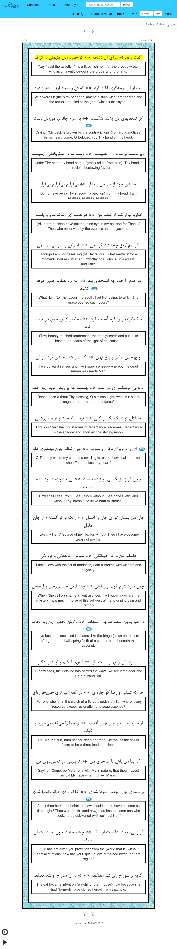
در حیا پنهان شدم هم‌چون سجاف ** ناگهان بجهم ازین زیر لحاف (88, 622)
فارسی (171, 25)
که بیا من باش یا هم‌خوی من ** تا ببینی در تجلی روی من (88, 761)
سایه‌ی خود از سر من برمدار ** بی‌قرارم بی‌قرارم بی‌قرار (88, 184)
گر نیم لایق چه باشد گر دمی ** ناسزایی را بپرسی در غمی (88, 245)
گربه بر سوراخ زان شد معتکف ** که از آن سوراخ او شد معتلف (88, 876)
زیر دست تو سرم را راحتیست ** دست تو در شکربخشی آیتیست (88, 154)
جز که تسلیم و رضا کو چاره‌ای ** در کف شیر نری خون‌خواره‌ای (88, 693)
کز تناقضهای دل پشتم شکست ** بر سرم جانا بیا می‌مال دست (88, 118)
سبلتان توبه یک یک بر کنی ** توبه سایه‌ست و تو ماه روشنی (88, 418)
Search (127, 4)
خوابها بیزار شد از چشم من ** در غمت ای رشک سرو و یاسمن (88, 215)
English (150, 24)
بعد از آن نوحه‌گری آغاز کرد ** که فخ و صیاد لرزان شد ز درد (88, 88)
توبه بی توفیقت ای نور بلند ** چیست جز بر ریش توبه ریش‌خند (88, 388)
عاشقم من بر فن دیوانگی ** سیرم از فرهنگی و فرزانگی (89, 556)
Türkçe (160, 24)
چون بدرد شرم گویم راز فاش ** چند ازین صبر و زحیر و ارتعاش (88, 586)
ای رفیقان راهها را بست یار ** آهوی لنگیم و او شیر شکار (88, 662)
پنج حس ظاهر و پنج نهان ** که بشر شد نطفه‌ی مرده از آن (88, 357)
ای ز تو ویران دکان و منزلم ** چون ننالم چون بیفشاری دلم (85, 449)
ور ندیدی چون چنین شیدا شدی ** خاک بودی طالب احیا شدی (88, 792)
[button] (34, 4)
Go (158, 13)
